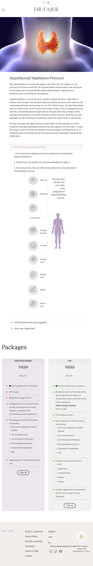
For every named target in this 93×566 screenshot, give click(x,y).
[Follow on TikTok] (55, 551)
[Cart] (48, 2)
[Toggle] (12, 147)
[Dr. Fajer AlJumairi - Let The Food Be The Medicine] (46, 9)
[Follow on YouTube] (60, 551)
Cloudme (86, 551)
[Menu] (3, 10)
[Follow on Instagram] (50, 551)
